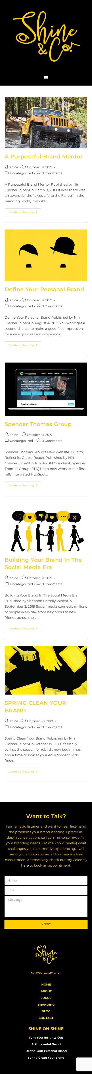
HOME (46, 984)
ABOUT (46, 991)
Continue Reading (24, 211)
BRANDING (46, 1004)
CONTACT (46, 1018)
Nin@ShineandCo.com (46, 973)
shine (14, 167)
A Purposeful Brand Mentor (44, 156)
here (25, 865)
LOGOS (46, 998)
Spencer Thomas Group (38, 424)
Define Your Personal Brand (44, 289)
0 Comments (52, 173)
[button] (46, 77)
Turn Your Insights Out (46, 1037)
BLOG (46, 1011)
